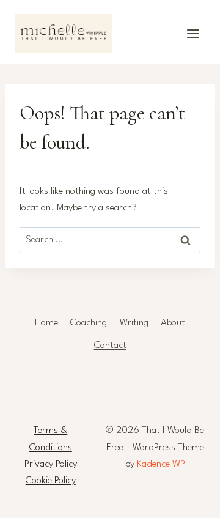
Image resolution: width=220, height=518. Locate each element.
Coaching (88, 323)
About (173, 323)
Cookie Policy (51, 481)
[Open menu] (192, 33)
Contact (110, 345)
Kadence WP (161, 464)
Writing (134, 323)
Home (46, 323)
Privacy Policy (50, 464)
